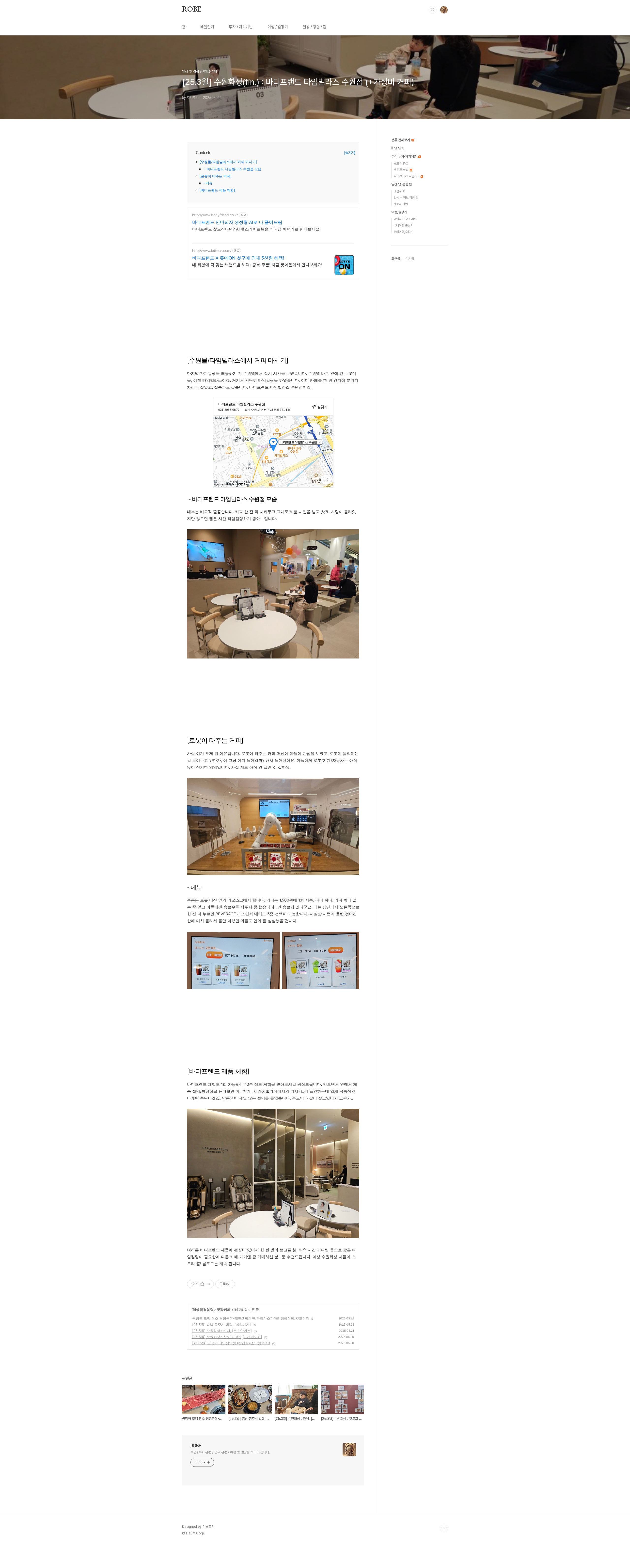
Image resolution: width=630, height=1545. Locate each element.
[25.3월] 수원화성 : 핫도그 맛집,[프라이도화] (227, 1337)
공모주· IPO (401, 163)
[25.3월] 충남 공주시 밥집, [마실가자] (221, 1324)
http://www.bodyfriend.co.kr (215, 215)
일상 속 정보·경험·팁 (406, 197)
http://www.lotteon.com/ (211, 250)
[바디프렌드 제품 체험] (217, 190)
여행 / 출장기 (278, 27)
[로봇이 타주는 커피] (216, 176)
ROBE (191, 9)
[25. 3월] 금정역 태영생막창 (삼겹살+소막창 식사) (231, 1343)
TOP (444, 1528)
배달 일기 (397, 148)
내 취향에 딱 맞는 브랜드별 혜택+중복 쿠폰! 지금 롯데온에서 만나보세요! (257, 264)
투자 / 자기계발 (241, 27)
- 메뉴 (208, 183)
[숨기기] (349, 153)
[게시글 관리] (208, 1284)
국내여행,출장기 (403, 225)
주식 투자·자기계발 (404, 156)
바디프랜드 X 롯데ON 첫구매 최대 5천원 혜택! (238, 257)
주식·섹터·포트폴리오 (407, 176)
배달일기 (207, 27)
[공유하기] (202, 1284)
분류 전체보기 (401, 140)
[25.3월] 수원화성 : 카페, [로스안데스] (222, 1331)
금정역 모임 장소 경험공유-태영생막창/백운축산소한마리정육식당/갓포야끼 (250, 1318)
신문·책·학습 (401, 170)
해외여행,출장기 (403, 232)
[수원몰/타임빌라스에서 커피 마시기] (228, 162)
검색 (432, 10)
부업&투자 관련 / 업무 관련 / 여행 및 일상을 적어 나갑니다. (230, 1452)
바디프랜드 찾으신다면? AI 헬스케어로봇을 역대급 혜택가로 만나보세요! (256, 229)
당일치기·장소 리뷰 (405, 219)
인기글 (409, 259)
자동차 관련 (401, 204)
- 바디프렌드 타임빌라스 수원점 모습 (232, 169)
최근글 (395, 259)
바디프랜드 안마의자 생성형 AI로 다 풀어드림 (237, 222)
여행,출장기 (399, 212)
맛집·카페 (223, 1309)
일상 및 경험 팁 (203, 1309)
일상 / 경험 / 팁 (314, 27)
